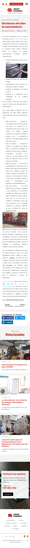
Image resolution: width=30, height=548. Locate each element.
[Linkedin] (6, 536)
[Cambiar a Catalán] (6, 4)
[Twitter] (9, 536)
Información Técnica (8, 31)
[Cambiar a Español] (3, 4)
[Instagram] (2, 536)
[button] (26, 4)
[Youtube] (13, 536)
